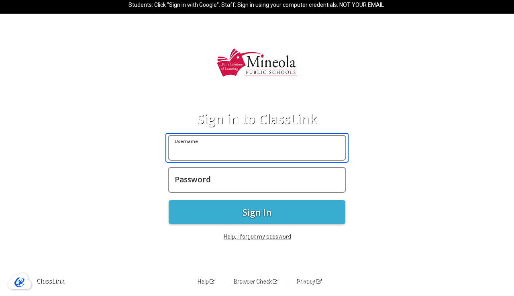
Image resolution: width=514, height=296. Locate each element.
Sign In (257, 212)
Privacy (305, 281)
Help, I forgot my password (257, 236)
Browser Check (252, 281)
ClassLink (50, 280)
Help (202, 281)
